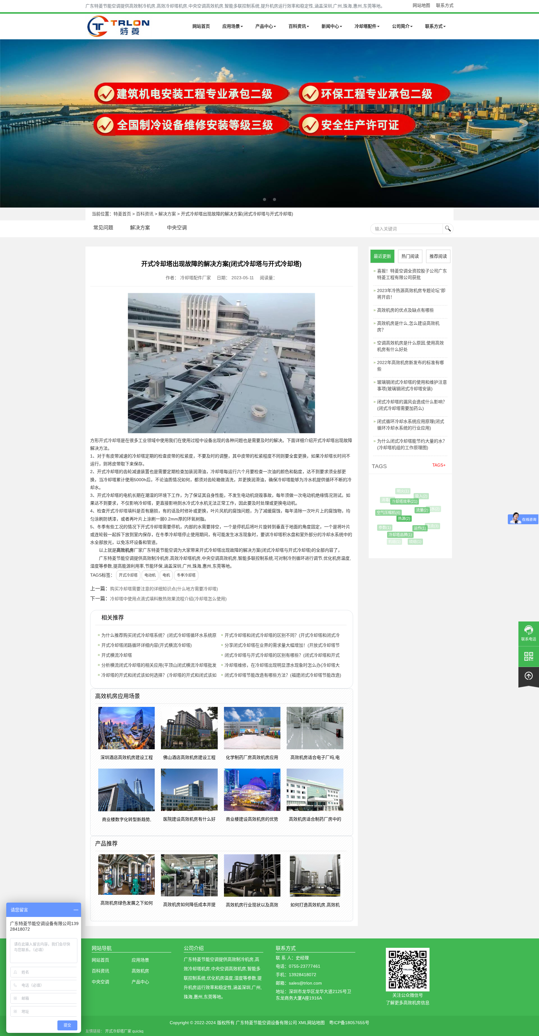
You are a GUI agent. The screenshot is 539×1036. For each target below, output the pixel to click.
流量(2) (413, 510)
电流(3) (427, 526)
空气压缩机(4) (383, 513)
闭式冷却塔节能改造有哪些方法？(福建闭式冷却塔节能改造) (283, 675)
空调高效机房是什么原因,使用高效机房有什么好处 (410, 346)
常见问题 (103, 227)
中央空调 (177, 227)
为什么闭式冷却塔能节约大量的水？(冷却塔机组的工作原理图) (412, 444)
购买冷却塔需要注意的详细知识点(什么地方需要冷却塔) (164, 588)
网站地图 (421, 5)
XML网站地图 (311, 1022)
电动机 (150, 575)
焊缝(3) (427, 537)
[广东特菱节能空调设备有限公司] (119, 33)
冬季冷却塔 (186, 575)
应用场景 (231, 26)
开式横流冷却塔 (116, 655)
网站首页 (201, 26)
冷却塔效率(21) (397, 501)
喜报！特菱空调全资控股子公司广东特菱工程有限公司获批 (412, 274)
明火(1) (400, 491)
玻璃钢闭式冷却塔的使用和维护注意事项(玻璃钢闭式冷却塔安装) (412, 385)
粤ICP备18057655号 (349, 1022)
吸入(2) (416, 496)
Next (6, 123)
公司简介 (401, 26)
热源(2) (395, 518)
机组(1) (393, 542)
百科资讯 (297, 26)
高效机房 (125, 550)
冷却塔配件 (365, 26)
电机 (166, 575)
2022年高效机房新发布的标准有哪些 (410, 366)
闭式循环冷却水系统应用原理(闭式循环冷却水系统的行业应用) (410, 424)
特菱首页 (122, 213)
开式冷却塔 (110, 440)
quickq (137, 1031)
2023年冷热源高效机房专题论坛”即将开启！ (411, 294)
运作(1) (411, 528)
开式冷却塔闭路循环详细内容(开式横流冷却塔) (146, 645)
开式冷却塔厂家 (118, 1031)
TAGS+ (439, 465)
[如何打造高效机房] (269, 123)
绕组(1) (411, 542)
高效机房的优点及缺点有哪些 (405, 310)
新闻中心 (330, 26)
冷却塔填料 (125, 510)
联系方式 (445, 5)
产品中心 (264, 26)
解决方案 (167, 213)
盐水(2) (430, 509)
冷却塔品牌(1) (393, 535)
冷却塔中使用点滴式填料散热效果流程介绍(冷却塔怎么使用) (168, 598)
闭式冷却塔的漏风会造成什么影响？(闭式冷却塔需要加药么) (412, 405)
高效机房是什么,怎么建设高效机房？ (408, 326)
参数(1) (382, 527)
